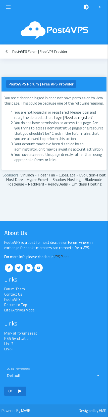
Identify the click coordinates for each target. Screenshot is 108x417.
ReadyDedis (58, 184)
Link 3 (8, 344)
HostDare (14, 179)
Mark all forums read (20, 333)
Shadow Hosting (66, 179)
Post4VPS (12, 299)
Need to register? (79, 117)
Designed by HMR (92, 410)
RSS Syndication (17, 338)
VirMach (27, 175)
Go (15, 391)
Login (58, 117)
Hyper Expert (38, 179)
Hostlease (15, 184)
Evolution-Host (92, 175)
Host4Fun (46, 175)
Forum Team (14, 289)
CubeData (67, 175)
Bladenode (93, 179)
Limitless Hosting (87, 184)
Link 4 (8, 349)
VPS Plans (61, 257)
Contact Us (13, 294)
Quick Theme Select (18, 369)
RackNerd (36, 184)
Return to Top (15, 305)
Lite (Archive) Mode (19, 310)
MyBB (25, 410)
